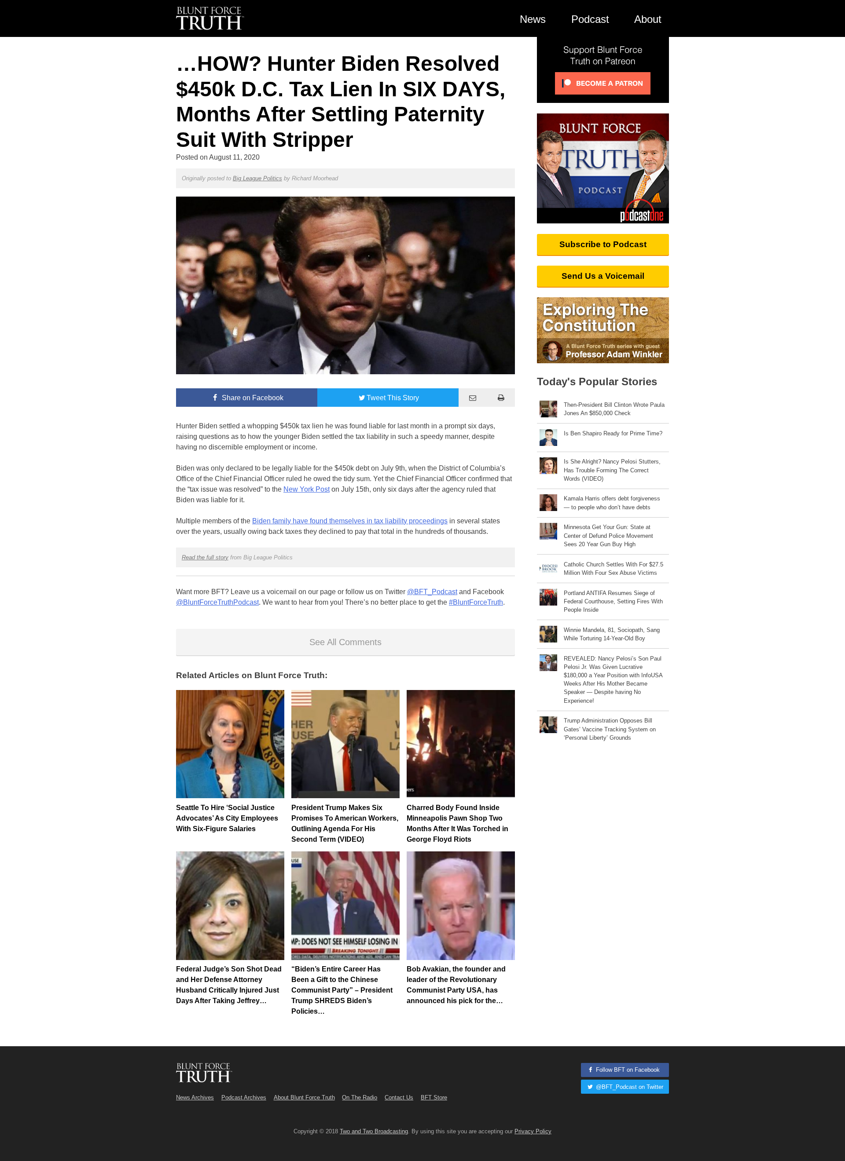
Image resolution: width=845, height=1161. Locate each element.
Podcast (590, 19)
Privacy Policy (532, 1131)
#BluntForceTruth (476, 602)
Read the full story (205, 557)
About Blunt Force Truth (304, 1097)
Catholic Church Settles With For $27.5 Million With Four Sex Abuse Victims (613, 568)
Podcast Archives (243, 1097)
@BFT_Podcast (432, 591)
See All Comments (345, 642)
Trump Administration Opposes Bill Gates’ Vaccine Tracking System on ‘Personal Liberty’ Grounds (610, 729)
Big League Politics (257, 178)
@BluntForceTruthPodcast (217, 602)
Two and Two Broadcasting (374, 1131)
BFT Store (434, 1097)
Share (251, 398)
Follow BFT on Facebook (627, 1069)
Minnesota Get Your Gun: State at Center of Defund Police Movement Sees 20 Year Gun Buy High (608, 535)
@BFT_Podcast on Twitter (628, 1087)
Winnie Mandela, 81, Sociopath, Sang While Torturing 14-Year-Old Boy (612, 634)
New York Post (306, 489)
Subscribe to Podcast (603, 244)
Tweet (393, 398)
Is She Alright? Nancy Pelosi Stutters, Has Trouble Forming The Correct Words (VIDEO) (612, 470)
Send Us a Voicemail (603, 276)
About (647, 19)
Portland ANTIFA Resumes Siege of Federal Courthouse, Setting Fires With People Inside (613, 601)
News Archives (195, 1097)
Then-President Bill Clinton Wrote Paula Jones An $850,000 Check (614, 409)
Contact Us (399, 1097)
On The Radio (359, 1097)
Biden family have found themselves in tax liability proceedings (350, 521)
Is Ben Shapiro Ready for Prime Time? (613, 433)
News (533, 19)
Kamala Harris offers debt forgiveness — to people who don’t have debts (612, 502)
